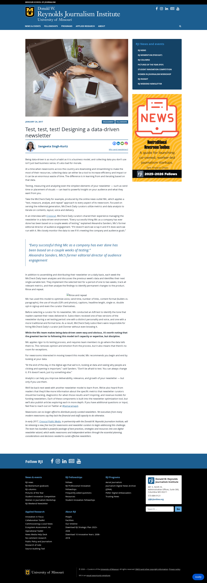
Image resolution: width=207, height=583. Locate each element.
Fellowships (51, 26)
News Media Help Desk (36, 534)
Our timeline (71, 523)
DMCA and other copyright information (151, 569)
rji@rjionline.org (156, 499)
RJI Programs (113, 477)
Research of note (33, 545)
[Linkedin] (118, 143)
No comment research (35, 538)
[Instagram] (126, 143)
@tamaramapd (70, 406)
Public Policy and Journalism (38, 541)
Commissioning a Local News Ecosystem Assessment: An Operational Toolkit (39, 527)
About (101, 26)
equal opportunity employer (98, 575)
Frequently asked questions (78, 492)
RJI (78, 12)
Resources (70, 496)
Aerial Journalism (114, 482)
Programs (66, 26)
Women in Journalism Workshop (154, 74)
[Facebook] (114, 143)
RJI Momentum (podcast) (150, 55)
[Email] (122, 143)
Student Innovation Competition (155, 69)
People (68, 516)
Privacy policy (174, 569)
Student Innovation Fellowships (80, 500)
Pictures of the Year (34, 492)
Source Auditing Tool (35, 548)
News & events (33, 26)
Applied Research (85, 26)
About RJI (70, 511)
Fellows (68, 482)
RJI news (142, 50)
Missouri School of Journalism (40, 2)
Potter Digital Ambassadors (118, 492)
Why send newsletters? (118, 149)
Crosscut (51, 215)
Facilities (69, 520)
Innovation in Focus (34, 516)
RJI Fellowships (73, 477)
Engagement (108, 122)
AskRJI (198, 577)
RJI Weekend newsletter (150, 84)
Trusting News (112, 496)
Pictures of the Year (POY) (150, 64)
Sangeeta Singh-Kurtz (53, 146)
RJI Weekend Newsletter (36, 503)
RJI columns (144, 60)
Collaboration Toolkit (35, 520)
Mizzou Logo (29, 12)
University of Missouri (55, 20)
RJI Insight (143, 79)
